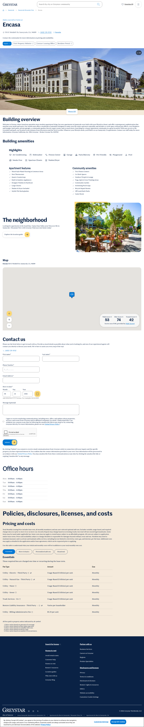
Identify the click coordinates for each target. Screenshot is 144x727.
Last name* (46, 354)
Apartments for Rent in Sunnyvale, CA (97, 715)
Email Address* (8, 376)
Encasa (40, 10)
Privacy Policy (46, 725)
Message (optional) (9, 403)
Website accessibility (87, 693)
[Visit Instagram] (29, 711)
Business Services (86, 649)
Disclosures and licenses (89, 668)
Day (14, 389)
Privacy (82, 673)
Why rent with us (51, 676)
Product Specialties (86, 661)
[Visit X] (38, 711)
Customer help (50, 660)
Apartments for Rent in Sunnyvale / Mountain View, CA (66, 715)
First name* (7, 354)
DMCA (82, 689)
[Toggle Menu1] (138, 4)
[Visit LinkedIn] (33, 711)
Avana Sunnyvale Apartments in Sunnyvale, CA (31, 715)
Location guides (50, 672)
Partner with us (86, 644)
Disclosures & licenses (87, 681)
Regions (82, 657)
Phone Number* (8, 365)
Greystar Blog (50, 680)
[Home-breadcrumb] (3, 10)
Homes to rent (50, 651)
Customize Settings (101, 722)
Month (5, 389)
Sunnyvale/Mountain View (26, 10)
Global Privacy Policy (52, 424)
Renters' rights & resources (89, 685)
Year (24, 389)
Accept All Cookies (118, 722)
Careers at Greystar (86, 653)
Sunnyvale (11, 10)
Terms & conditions (86, 677)
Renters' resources (51, 668)
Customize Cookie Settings (89, 697)
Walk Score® (130, 324)
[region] (72, 722)
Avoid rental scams (52, 655)
